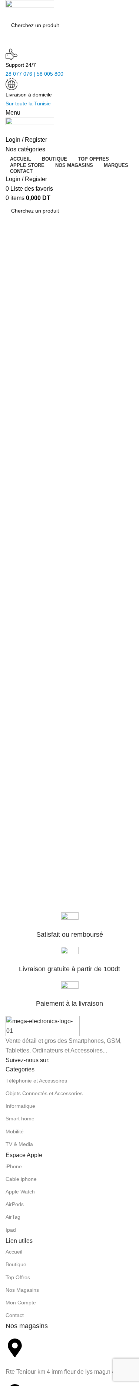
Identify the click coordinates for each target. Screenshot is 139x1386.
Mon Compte (21, 1302)
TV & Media (19, 1144)
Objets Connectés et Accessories (44, 1093)
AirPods (15, 1204)
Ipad (11, 1230)
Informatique (20, 1106)
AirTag (13, 1217)
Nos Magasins (22, 1290)
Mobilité (15, 1131)
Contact (15, 1315)
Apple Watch (20, 1192)
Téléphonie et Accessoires (36, 1081)
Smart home (20, 1118)
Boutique (16, 1264)
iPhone (14, 1166)
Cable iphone (21, 1179)
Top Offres (18, 1277)
